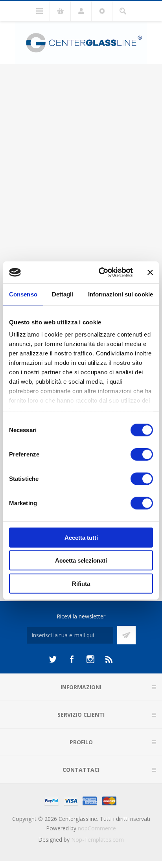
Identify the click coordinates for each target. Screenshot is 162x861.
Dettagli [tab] (63, 294)
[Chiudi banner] (150, 272)
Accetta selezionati (81, 560)
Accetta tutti (81, 537)
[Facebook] (71, 659)
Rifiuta (81, 583)
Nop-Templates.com (97, 839)
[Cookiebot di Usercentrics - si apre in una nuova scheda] (100, 272)
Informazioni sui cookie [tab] (120, 294)
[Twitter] (52, 659)
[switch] (142, 454)
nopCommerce (97, 828)
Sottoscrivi (126, 635)
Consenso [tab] (23, 294)
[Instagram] (90, 659)
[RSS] (109, 659)
